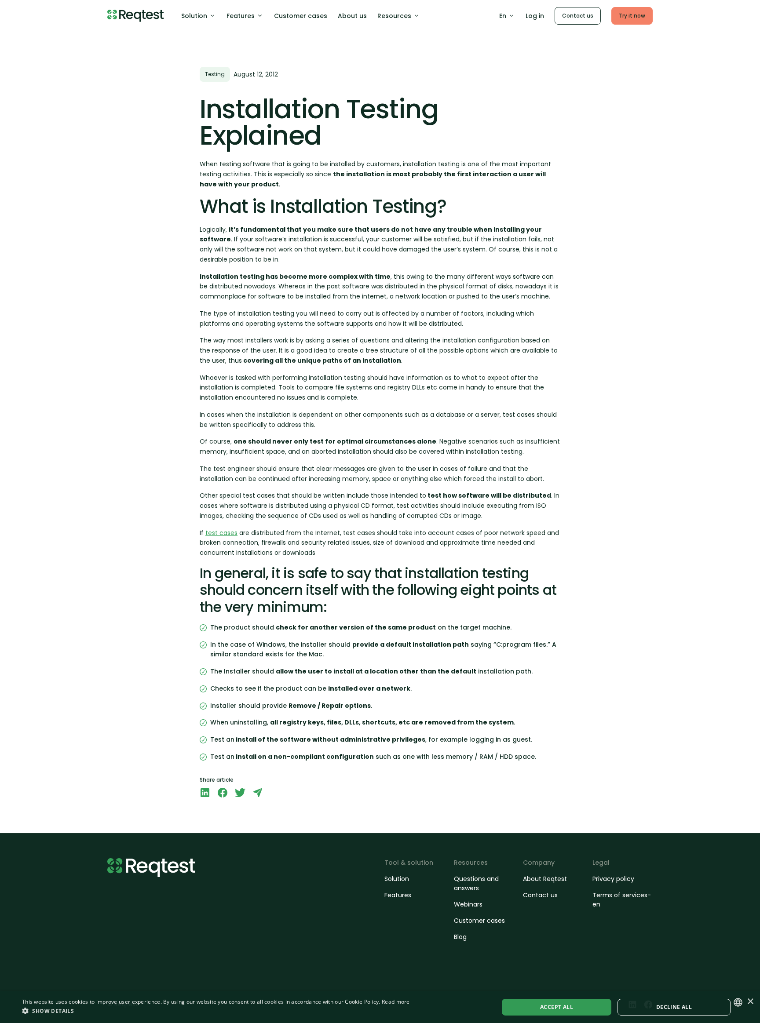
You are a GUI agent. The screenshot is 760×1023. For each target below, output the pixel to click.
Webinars (468, 904)
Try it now (632, 15)
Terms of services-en (621, 900)
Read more (396, 1001)
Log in (535, 15)
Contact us (577, 15)
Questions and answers (476, 883)
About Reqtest (545, 878)
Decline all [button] (674, 1007)
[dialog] (380, 1007)
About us (352, 15)
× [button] (750, 1001)
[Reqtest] (135, 16)
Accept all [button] (556, 1007)
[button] (216, 1010)
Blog (460, 936)
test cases (221, 532)
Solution (194, 15)
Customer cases (300, 15)
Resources (394, 15)
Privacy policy (613, 878)
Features (241, 15)
